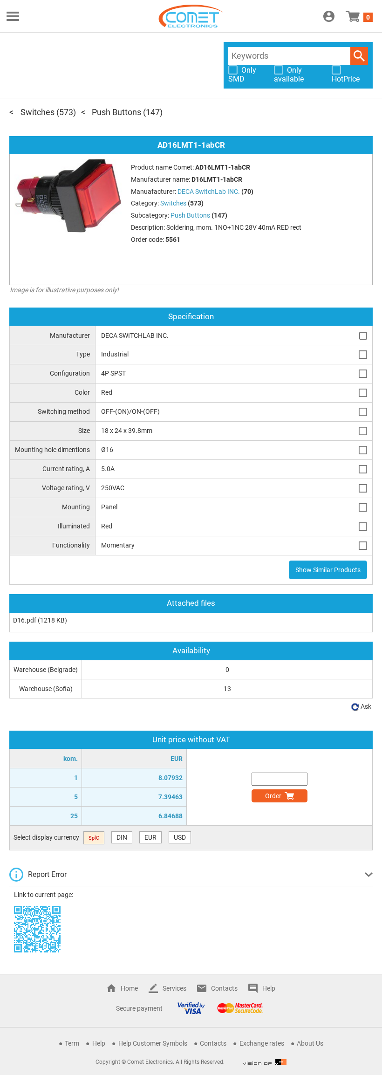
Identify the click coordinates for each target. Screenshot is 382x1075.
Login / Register (328, 16)
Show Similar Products (328, 570)
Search (359, 56)
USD (180, 837)
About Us (310, 1043)
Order (273, 796)
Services (174, 988)
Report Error (47, 874)
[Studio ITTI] (264, 1062)
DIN (121, 837)
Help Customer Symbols (152, 1043)
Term (72, 1043)
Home (129, 988)
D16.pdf (24, 620)
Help (268, 988)
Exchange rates (261, 1043)
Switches (37, 112)
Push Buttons (116, 112)
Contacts (224, 988)
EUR (150, 837)
